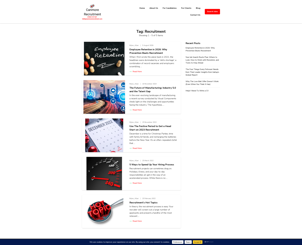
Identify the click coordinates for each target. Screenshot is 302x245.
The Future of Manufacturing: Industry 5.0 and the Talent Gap (152, 89)
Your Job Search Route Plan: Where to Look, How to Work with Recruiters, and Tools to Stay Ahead (202, 60)
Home (142, 8)
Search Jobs (212, 11)
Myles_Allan (134, 45)
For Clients (186, 8)
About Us (153, 8)
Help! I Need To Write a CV (197, 90)
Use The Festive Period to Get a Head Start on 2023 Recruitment (150, 128)
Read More (137, 71)
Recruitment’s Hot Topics (143, 202)
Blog (198, 8)
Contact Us (195, 15)
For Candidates (170, 8)
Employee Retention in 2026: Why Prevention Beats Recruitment (148, 51)
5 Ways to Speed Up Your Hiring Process (151, 164)
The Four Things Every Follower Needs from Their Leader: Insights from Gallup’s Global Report (202, 72)
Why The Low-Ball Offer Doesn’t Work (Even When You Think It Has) (202, 83)
